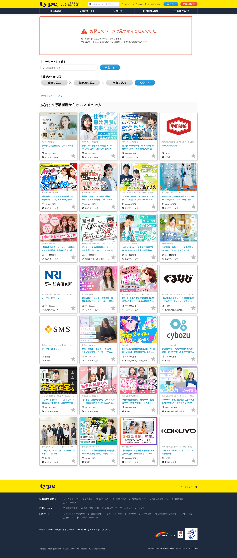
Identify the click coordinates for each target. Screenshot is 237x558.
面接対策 (179, 499)
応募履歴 (88, 499)
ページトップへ (187, 487)
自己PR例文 (71, 502)
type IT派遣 (188, 514)
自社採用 (57, 549)
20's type (132, 514)
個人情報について (69, 549)
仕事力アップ (111, 508)
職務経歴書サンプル (160, 499)
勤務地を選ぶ (87, 82)
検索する (110, 67)
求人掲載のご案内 (154, 4)
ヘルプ (140, 4)
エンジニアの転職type (75, 514)
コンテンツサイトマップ (133, 508)
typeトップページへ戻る (51, 96)
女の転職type (97, 514)
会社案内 (43, 549)
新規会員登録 (189, 4)
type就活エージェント (89, 517)
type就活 (69, 517)
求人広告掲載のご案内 (97, 549)
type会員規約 (82, 549)
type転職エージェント (167, 514)
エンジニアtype (115, 514)
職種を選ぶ (54, 82)
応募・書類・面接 (91, 508)
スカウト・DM (72, 499)
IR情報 (50, 549)
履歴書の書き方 (139, 499)
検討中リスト (104, 499)
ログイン (171, 4)
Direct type (146, 514)
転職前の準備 (71, 508)
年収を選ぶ (119, 82)
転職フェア (121, 499)
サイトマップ (129, 4)
